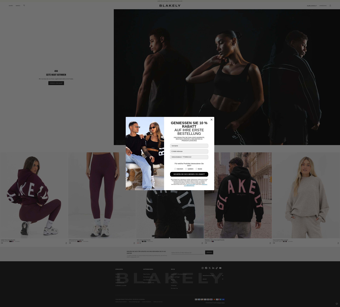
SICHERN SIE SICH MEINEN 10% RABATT (189, 174)
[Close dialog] (212, 120)
